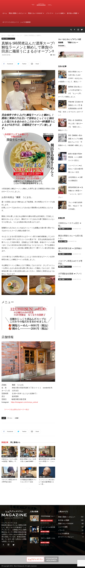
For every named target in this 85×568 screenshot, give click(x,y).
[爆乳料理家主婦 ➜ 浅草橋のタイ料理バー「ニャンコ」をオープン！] (47, 451)
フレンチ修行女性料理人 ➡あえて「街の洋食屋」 (75, 205)
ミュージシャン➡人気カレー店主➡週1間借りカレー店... (46, 482)
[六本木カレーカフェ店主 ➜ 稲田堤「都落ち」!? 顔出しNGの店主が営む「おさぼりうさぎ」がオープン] (10, 451)
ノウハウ (49, 13)
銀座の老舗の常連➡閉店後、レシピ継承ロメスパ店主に (75, 157)
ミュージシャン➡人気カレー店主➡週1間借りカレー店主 (75, 168)
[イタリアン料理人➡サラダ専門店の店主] (10, 472)
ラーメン (9, 418)
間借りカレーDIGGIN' (46, 520)
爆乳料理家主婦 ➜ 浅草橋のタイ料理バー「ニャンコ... (47, 461)
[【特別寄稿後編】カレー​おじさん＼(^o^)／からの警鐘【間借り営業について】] (34, 518)
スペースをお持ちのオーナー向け (16, 409)
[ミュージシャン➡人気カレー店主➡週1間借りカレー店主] (47, 472)
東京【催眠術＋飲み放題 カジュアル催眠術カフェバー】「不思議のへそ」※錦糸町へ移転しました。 (70, 142)
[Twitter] (81, 30)
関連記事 (5, 442)
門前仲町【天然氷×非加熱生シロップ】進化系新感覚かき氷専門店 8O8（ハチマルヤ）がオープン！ (70, 108)
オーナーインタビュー (10, 22)
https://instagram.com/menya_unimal (24, 402)
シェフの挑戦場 (25, 22)
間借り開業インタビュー (17, 13)
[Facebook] (74, 30)
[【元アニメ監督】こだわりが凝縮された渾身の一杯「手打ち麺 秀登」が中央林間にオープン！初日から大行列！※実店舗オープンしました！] (34, 540)
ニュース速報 (59, 13)
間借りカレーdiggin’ (35, 13)
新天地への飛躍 (72, 13)
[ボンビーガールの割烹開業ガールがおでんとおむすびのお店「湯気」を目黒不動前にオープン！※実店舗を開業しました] (34, 529)
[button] (71, 29)
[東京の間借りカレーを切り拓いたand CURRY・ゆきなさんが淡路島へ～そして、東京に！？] (28, 451)
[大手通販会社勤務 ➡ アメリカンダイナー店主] (28, 472)
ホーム (5, 13)
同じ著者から (15, 442)
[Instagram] (78, 30)
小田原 (16, 418)
